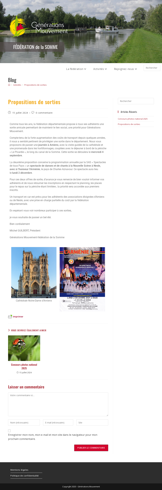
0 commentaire (44, 112)
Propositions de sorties (35, 84)
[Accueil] (9, 84)
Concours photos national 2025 (24, 366)
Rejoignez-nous (124, 69)
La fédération (75, 69)
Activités (99, 69)
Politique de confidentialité (24, 475)
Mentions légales (19, 469)
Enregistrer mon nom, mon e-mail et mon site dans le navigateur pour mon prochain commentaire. (52, 437)
